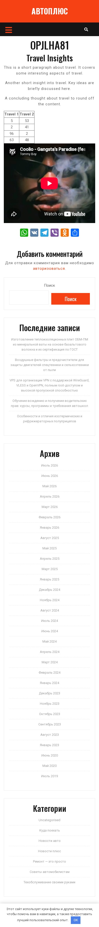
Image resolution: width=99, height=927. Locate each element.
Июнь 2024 (49, 631)
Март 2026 (50, 507)
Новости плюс (49, 851)
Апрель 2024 (49, 652)
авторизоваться (49, 268)
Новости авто (50, 841)
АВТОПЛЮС (49, 11)
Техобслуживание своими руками (49, 882)
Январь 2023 (49, 745)
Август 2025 (49, 538)
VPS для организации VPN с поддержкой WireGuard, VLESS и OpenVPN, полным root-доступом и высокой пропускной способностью (49, 385)
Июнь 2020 (49, 755)
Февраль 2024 (49, 672)
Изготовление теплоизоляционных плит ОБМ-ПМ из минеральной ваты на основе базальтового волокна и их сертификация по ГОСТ (49, 344)
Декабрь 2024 (49, 590)
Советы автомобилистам (50, 872)
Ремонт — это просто (49, 861)
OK (76, 920)
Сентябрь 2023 (49, 724)
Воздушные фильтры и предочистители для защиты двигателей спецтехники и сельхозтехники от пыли (49, 365)
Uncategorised (49, 820)
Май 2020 (49, 766)
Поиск (49, 285)
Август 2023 (49, 735)
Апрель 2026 (49, 496)
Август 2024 (49, 610)
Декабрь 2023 (49, 693)
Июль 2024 (49, 621)
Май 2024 (49, 641)
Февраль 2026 (49, 517)
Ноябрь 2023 (49, 703)
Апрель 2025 (49, 558)
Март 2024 (50, 662)
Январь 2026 (49, 527)
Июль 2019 (49, 776)
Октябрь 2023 (49, 714)
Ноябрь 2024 (49, 600)
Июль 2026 (49, 465)
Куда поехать (49, 830)
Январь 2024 (49, 683)
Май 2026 (49, 486)
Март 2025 (50, 569)
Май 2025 (49, 548)
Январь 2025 (49, 579)
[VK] (34, 233)
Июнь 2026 (49, 476)
